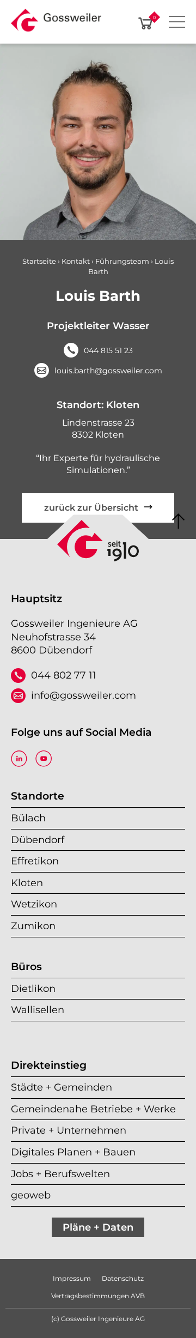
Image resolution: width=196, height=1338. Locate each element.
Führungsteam (122, 261)
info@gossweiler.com (83, 695)
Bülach (28, 818)
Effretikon (35, 861)
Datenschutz (123, 1278)
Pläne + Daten (98, 1227)
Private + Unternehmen (68, 1130)
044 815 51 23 (108, 350)
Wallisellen (37, 1009)
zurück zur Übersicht (91, 507)
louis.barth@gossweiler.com (108, 371)
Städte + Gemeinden (61, 1087)
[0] (145, 23)
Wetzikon (34, 904)
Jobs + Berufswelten (60, 1173)
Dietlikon (33, 988)
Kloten (27, 882)
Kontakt (76, 261)
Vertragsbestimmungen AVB (98, 1296)
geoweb (31, 1195)
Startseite (39, 261)
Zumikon (33, 925)
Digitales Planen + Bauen (73, 1152)
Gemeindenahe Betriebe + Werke (93, 1109)
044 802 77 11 (63, 675)
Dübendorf (37, 839)
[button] (56, 23)
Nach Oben (178, 521)
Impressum (72, 1278)
